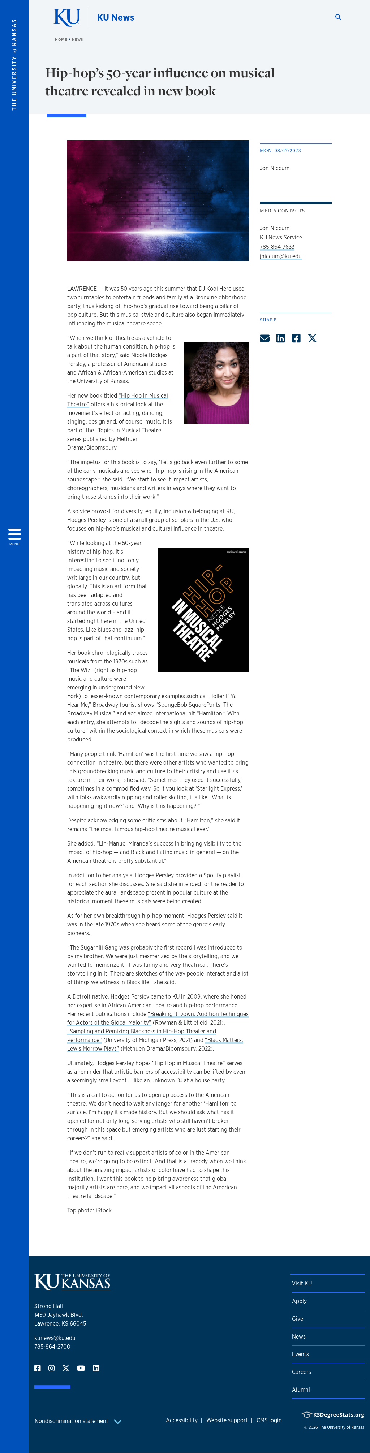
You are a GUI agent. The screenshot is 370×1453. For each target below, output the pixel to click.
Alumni (301, 1389)
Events (300, 1354)
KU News (115, 17)
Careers (301, 1372)
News (77, 39)
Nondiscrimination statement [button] (72, 1421)
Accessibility (182, 1420)
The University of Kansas (341, 1427)
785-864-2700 (52, 1346)
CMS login (269, 1420)
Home (62, 39)
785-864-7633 (277, 247)
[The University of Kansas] (72, 1287)
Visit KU (302, 1283)
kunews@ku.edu (55, 1338)
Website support (227, 1420)
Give (297, 1319)
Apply (299, 1301)
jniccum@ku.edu (281, 256)
